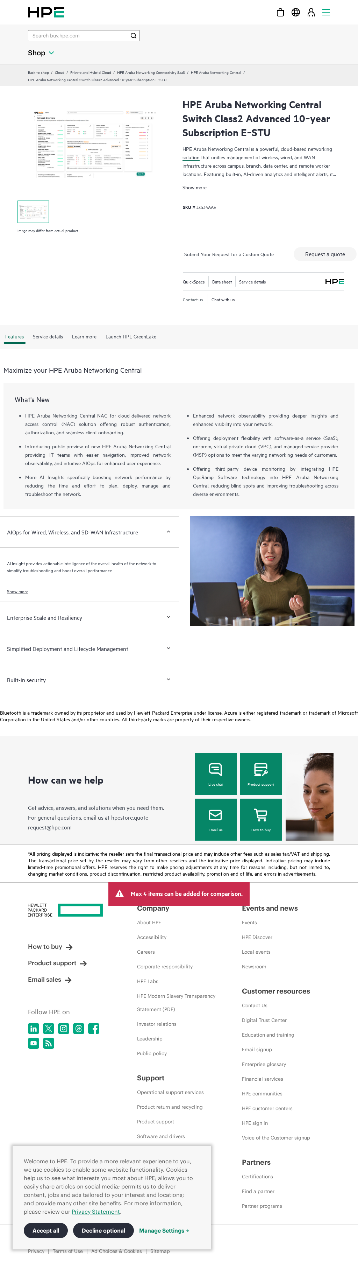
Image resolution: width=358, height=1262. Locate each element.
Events (249, 922)
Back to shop (38, 72)
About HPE (149, 922)
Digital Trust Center (264, 1020)
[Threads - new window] (78, 1028)
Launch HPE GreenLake (131, 336)
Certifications (257, 1176)
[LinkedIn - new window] (33, 1028)
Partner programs (262, 1206)
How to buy (261, 829)
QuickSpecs (194, 281)
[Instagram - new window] (63, 1028)
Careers (146, 952)
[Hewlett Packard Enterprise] (46, 12)
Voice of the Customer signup (276, 1138)
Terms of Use (68, 1251)
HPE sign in (255, 1123)
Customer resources (276, 991)
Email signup (257, 1049)
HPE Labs (147, 981)
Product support (261, 784)
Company (153, 908)
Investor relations (157, 1024)
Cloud (59, 72)
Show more (194, 187)
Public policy (152, 1053)
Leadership (150, 1039)
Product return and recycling (170, 1107)
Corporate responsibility (165, 966)
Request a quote (325, 254)
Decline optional (103, 1230)
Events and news (270, 908)
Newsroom (254, 966)
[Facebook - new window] (93, 1028)
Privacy (36, 1251)
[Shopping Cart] (280, 12)
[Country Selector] (296, 12)
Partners (256, 1162)
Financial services (262, 1079)
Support (151, 1077)
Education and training (268, 1035)
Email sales (44, 979)
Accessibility (151, 937)
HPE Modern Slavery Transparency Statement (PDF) (176, 1002)
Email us (216, 829)
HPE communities (262, 1094)
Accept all (46, 1230)
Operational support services (170, 1092)
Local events (256, 952)
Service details (252, 281)
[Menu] (326, 12)
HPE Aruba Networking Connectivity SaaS (151, 72)
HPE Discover (257, 937)
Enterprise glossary (264, 1064)
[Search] (133, 35)
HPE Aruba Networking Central (216, 72)
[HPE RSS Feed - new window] (48, 1043)
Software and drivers (161, 1136)
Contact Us (254, 1005)
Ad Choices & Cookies (116, 1251)
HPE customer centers (267, 1108)
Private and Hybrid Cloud (90, 72)
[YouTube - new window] (33, 1043)
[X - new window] (48, 1028)
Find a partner (258, 1191)
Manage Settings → (164, 1230)
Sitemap (160, 1251)
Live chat (215, 784)
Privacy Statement (96, 1211)
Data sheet (222, 281)
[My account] (311, 12)
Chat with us (223, 299)
